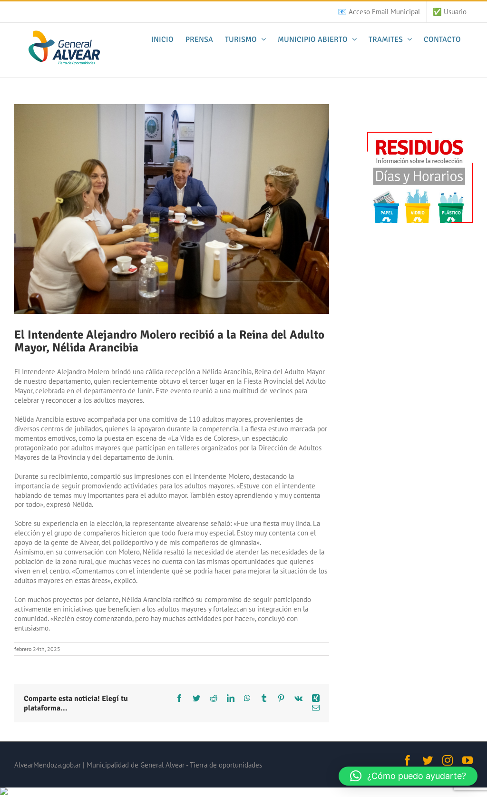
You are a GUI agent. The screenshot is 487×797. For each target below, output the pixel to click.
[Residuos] (420, 136)
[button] (408, 776)
